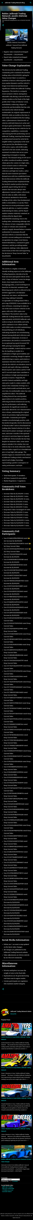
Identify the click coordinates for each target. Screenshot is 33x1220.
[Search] (31, 3)
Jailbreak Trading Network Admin (20, 1011)
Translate (15, 1181)
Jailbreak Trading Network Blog (15, 2)
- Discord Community (7, 1188)
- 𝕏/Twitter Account (7, 1190)
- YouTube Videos (6, 1191)
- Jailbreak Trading (7, 1187)
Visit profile (13, 1014)
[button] (3, 25)
